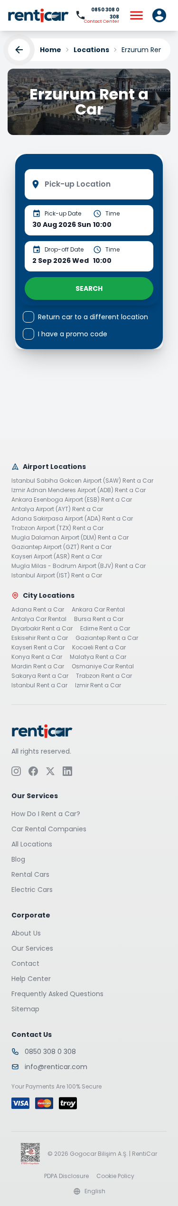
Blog (18, 859)
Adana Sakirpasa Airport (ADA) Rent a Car (72, 518)
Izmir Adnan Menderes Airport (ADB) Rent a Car (78, 490)
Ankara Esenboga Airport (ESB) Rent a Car (71, 500)
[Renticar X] (50, 770)
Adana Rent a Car (37, 609)
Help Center (31, 978)
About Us (26, 932)
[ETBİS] (30, 1153)
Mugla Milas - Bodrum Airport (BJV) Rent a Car (78, 566)
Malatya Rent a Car (98, 657)
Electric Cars (32, 889)
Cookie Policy (115, 1175)
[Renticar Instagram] (16, 770)
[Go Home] (38, 15)
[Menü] (136, 15)
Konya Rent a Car (36, 657)
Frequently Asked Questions (57, 993)
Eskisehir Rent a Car (39, 638)
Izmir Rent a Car (98, 685)
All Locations (31, 843)
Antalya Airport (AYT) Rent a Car (57, 509)
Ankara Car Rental (98, 609)
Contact (25, 963)
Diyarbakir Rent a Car (42, 628)
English (94, 1191)
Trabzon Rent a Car (104, 676)
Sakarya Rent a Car (39, 676)
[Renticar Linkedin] (67, 770)
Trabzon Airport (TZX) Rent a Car (57, 528)
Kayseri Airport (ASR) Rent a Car (56, 556)
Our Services (32, 948)
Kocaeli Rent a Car (99, 647)
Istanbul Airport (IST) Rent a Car (56, 575)
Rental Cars (30, 874)
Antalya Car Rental (38, 619)
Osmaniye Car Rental (103, 666)
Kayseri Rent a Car (38, 647)
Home (50, 49)
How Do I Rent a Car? (45, 813)
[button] (159, 15)
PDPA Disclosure (66, 1175)
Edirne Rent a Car (105, 628)
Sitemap (25, 1008)
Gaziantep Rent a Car (106, 638)
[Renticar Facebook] (33, 770)
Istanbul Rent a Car (39, 685)
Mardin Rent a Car (37, 666)
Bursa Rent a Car (98, 619)
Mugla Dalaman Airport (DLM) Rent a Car (70, 537)
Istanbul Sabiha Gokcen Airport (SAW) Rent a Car (82, 481)
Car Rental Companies (48, 828)
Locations (91, 49)
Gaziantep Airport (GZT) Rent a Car (61, 547)
